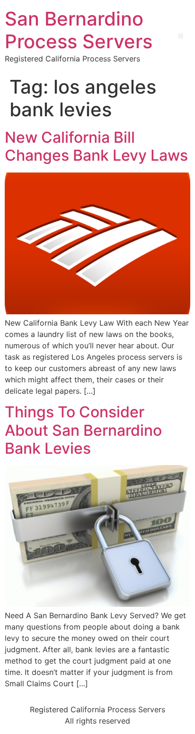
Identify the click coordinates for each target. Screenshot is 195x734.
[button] (180, 36)
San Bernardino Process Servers (78, 30)
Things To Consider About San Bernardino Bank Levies (83, 430)
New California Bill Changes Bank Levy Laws (96, 146)
